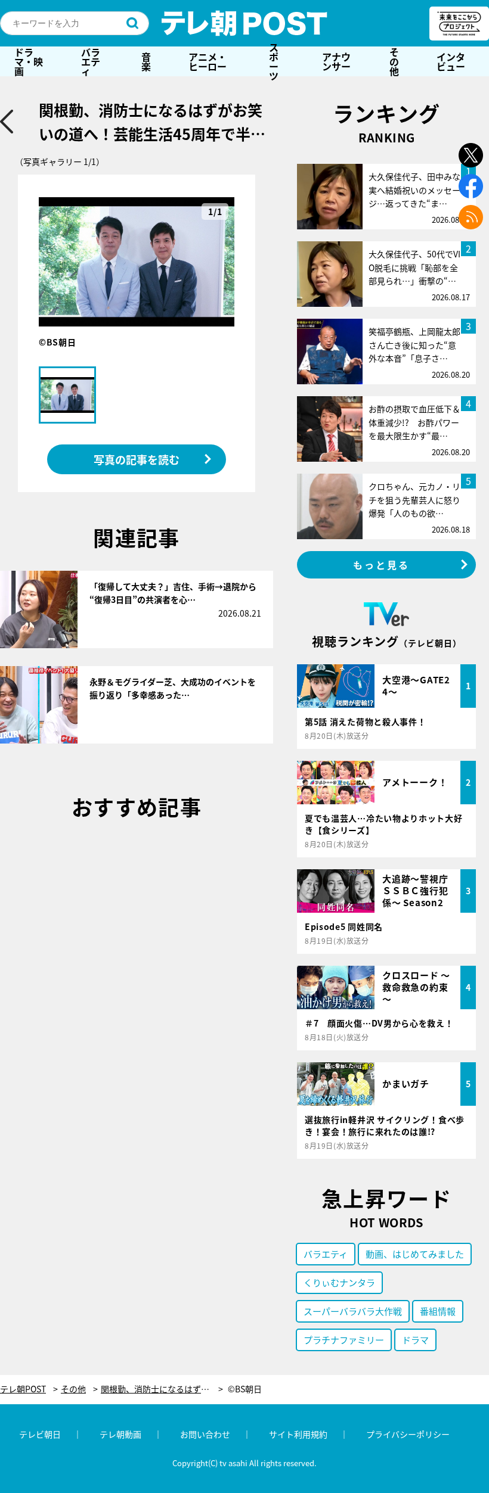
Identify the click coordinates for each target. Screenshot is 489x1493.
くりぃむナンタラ (339, 1282)
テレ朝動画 (120, 1434)
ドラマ (415, 1339)
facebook (471, 186)
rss (471, 217)
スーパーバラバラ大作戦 (353, 1311)
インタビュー (451, 61)
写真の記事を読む (136, 459)
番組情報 (438, 1311)
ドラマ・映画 (28, 61)
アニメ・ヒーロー (207, 61)
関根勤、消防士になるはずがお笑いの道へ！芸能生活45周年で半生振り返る (162, 1389)
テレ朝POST (244, 23)
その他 (394, 61)
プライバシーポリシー (408, 1434)
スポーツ (273, 61)
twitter (471, 155)
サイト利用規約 (298, 1434)
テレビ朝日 (40, 1434)
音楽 (146, 61)
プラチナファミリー (344, 1339)
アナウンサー (336, 61)
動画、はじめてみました (415, 1254)
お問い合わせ (205, 1434)
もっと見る (381, 565)
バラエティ (90, 61)
